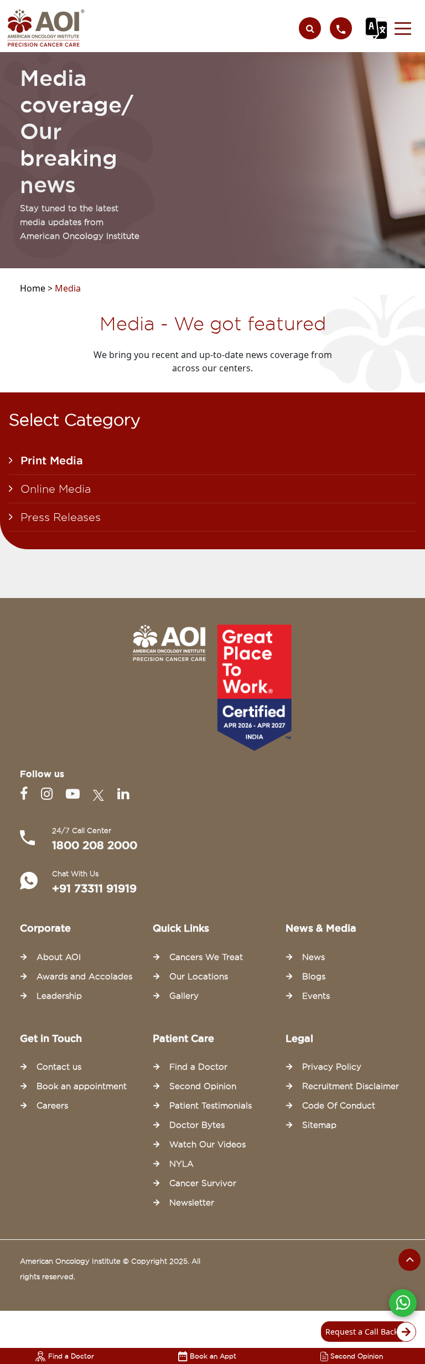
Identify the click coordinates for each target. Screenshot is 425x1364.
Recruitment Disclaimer (350, 1086)
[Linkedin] (123, 793)
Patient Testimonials (210, 1105)
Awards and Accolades (84, 976)
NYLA (181, 1163)
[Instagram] (49, 793)
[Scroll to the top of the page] (409, 1260)
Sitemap (319, 1125)
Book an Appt (213, 1356)
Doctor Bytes (197, 1125)
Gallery (184, 996)
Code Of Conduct (338, 1105)
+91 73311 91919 (94, 888)
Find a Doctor (71, 1356)
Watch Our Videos (207, 1144)
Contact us (59, 1066)
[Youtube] (75, 793)
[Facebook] (26, 793)
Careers (52, 1105)
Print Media (51, 460)
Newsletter (191, 1202)
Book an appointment (82, 1086)
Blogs (313, 976)
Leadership (59, 996)
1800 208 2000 (94, 845)
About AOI (59, 957)
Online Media (55, 489)
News (313, 957)
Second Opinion (356, 1356)
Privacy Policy (331, 1066)
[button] (402, 28)
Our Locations (198, 976)
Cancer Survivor (202, 1183)
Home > (37, 288)
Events (316, 996)
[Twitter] (100, 793)
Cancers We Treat (206, 957)
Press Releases (60, 517)
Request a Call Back (361, 1331)
